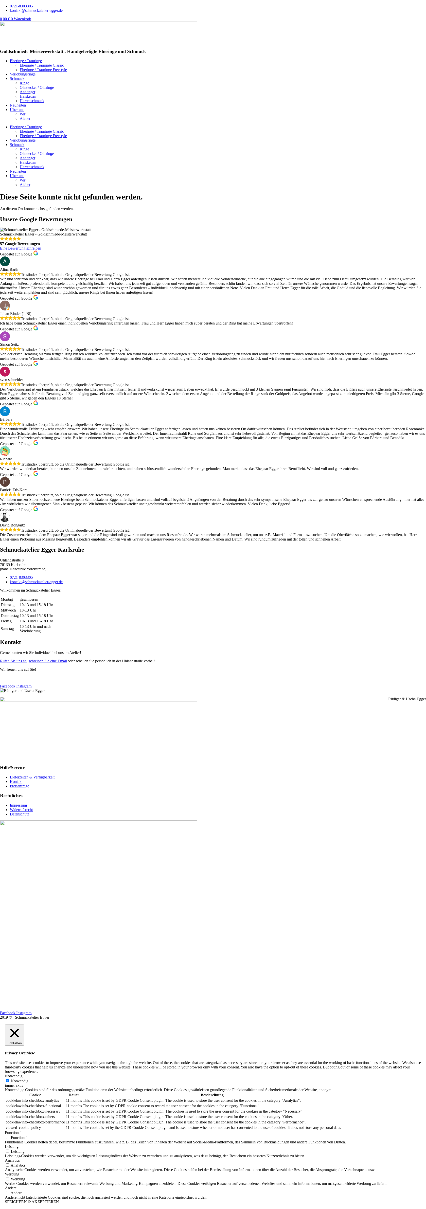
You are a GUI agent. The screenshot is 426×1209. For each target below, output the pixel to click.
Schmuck (17, 78)
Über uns (17, 110)
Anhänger (27, 92)
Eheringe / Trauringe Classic (42, 65)
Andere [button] (11, 1188)
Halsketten (28, 96)
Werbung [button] (12, 1174)
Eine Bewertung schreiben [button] (20, 248)
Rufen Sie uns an (13, 661)
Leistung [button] (11, 1146)
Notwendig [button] (13, 1076)
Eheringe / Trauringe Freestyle (43, 70)
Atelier (25, 118)
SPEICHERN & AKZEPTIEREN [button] (32, 1202)
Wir (22, 114)
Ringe (24, 83)
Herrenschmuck (32, 101)
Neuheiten (18, 105)
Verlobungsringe (23, 74)
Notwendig (19, 1081)
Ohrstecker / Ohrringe (37, 87)
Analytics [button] (12, 1160)
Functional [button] (13, 1133)
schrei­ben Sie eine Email (48, 661)
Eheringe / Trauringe (26, 61)
